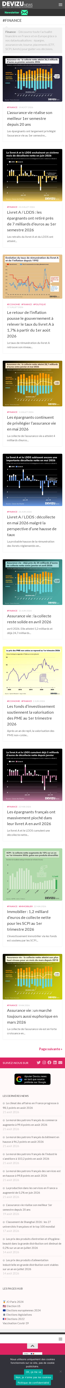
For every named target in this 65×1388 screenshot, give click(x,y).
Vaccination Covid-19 (16, 1323)
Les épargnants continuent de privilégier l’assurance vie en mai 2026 (31, 423)
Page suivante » (50, 1049)
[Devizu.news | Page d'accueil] (22, 4)
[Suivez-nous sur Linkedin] (55, 1062)
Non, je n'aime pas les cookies (33, 1377)
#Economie (13, 304)
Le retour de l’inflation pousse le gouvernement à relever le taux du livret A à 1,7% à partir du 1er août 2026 (30, 324)
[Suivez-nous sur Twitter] (39, 1062)
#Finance (12, 107)
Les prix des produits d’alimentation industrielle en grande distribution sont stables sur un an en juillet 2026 (30, 1264)
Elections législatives (19, 1314)
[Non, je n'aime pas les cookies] (60, 1371)
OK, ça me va (33, 1371)
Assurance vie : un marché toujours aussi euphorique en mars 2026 (32, 1016)
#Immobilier (26, 906)
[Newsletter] (60, 1062)
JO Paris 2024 (14, 1301)
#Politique (39, 304)
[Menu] (60, 4)
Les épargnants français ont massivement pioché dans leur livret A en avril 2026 (31, 817)
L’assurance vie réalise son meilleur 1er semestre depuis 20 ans (29, 118)
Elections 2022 (15, 1318)
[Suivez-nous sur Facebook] (49, 1062)
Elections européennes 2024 (23, 1310)
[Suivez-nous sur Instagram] (44, 1062)
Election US (13, 1306)
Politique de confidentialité (33, 1382)
